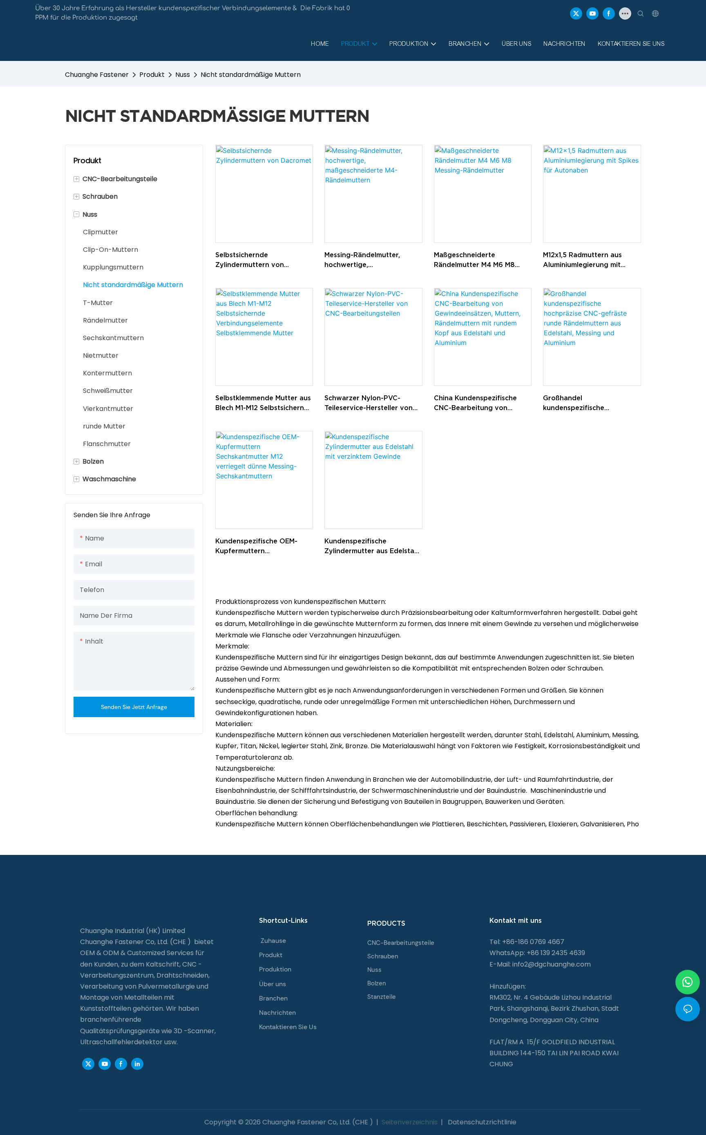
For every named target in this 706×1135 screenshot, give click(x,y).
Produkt (152, 74)
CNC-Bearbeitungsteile (400, 943)
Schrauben (382, 956)
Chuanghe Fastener (97, 74)
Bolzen (376, 983)
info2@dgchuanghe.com (551, 964)
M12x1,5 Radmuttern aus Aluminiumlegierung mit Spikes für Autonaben (582, 260)
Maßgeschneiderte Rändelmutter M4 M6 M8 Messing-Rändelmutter (474, 260)
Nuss (182, 74)
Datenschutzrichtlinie (481, 1122)
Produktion (275, 969)
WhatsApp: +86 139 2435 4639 (537, 953)
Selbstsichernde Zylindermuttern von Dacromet (249, 260)
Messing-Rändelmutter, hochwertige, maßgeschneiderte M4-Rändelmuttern (362, 260)
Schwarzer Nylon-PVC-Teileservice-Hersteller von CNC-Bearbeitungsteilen (368, 403)
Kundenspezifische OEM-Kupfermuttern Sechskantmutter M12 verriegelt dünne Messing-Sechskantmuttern (258, 546)
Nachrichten (277, 1012)
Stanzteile (381, 997)
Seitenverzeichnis (409, 1122)
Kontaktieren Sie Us (288, 1027)
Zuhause (273, 940)
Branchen (273, 998)
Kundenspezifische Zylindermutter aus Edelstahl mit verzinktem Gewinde (372, 546)
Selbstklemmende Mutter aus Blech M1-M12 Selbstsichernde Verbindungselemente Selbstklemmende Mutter (264, 403)
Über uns (272, 984)
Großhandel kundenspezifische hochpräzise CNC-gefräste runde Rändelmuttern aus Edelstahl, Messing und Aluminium (587, 403)
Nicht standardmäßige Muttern (251, 74)
